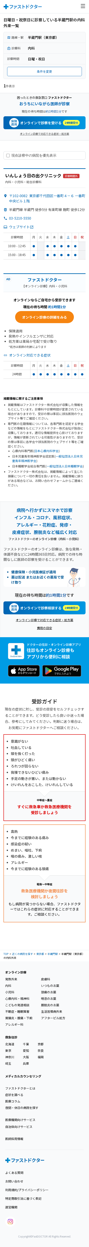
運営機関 (11, 1207)
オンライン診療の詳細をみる (44, 317)
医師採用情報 (14, 1139)
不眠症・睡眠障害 (17, 1011)
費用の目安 (44, 628)
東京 (8, 1050)
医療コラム (12, 1101)
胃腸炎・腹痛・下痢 (18, 1018)
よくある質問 (14, 1172)
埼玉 (8, 1063)
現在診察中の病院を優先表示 (33, 155)
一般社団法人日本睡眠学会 (64, 466)
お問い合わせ (14, 1181)
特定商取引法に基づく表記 (23, 1198)
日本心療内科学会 (46, 451)
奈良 (41, 1050)
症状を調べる (14, 1095)
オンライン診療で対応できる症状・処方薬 (44, 133)
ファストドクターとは (20, 1088)
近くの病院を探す (22, 954)
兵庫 (26, 1063)
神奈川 (9, 1057)
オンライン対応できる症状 (30, 355)
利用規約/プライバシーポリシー (27, 1190)
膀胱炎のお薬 (50, 1005)
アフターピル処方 (53, 1018)
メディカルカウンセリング (23, 1076)
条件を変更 (44, 71)
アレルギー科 (14, 1024)
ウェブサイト (19, 226)
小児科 (9, 992)
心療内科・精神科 (17, 998)
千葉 (26, 1044)
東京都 (40, 954)
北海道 (9, 1044)
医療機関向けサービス (20, 1120)
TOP (6, 954)
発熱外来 (11, 979)
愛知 (26, 1050)
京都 (41, 1044)
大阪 (26, 1057)
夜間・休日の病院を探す (21, 1107)
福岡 (41, 1057)
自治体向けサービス (18, 1126)
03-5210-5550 (20, 218)
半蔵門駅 (53, 954)
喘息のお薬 (48, 998)
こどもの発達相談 (17, 1005)
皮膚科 (45, 979)
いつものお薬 (50, 985)
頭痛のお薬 (48, 992)
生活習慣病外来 (51, 1011)
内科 (8, 985)
